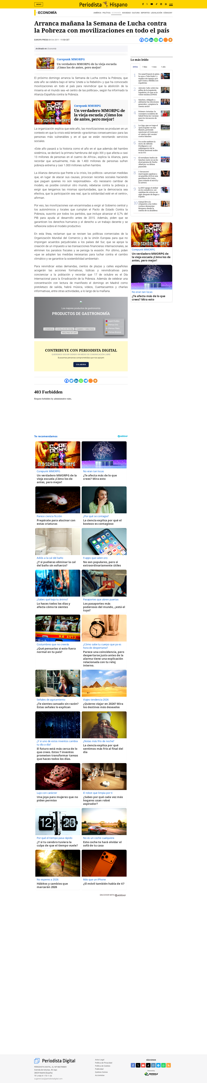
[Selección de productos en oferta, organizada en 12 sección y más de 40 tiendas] (81, 302)
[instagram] (153, 1065)
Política (107, 13)
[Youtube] (152, 4)
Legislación (156, 13)
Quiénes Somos (101, 1072)
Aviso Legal (99, 1060)
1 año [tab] (163, 67)
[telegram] (158, 1065)
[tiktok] (148, 1065)
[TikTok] (156, 4)
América (97, 13)
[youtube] (143, 1065)
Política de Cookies (102, 1066)
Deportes (145, 13)
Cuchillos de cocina (64, 329)
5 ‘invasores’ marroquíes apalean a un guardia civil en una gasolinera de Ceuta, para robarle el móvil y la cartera (148, 177)
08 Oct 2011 (53, 40)
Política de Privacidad (103, 1063)
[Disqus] (81, 939)
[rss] (168, 1065)
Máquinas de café (69, 333)
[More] (170, 40)
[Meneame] (165, 40)
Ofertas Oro (112, 325)
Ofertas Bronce (114, 332)
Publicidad (99, 1069)
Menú (38, 4)
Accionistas (99, 1075)
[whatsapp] (166, 4)
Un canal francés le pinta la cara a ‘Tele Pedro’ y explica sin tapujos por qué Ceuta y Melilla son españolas (148, 78)
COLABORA (81, 365)
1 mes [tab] (154, 67)
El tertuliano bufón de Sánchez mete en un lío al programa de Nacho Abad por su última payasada (148, 162)
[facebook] (133, 1065)
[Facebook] (142, 40)
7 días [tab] (144, 67)
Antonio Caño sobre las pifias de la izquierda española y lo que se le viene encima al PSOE (148, 91)
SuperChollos (113, 321)
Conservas (48, 329)
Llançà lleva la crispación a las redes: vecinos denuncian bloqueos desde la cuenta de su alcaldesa (147, 206)
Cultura (136, 13)
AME (171, 4)
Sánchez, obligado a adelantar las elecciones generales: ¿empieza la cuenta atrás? (148, 103)
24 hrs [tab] (135, 67)
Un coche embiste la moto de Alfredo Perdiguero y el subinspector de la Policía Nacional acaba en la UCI (148, 147)
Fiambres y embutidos (85, 329)
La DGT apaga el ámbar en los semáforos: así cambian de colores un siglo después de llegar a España (148, 192)
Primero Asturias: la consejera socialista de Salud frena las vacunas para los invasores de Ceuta (148, 115)
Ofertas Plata (113, 328)
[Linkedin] (151, 40)
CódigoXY (167, 13)
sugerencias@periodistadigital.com (48, 1079)
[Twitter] (146, 40)
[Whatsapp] (156, 40)
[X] (147, 4)
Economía (47, 13)
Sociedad (126, 13)
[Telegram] (161, 40)
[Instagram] (161, 4)
